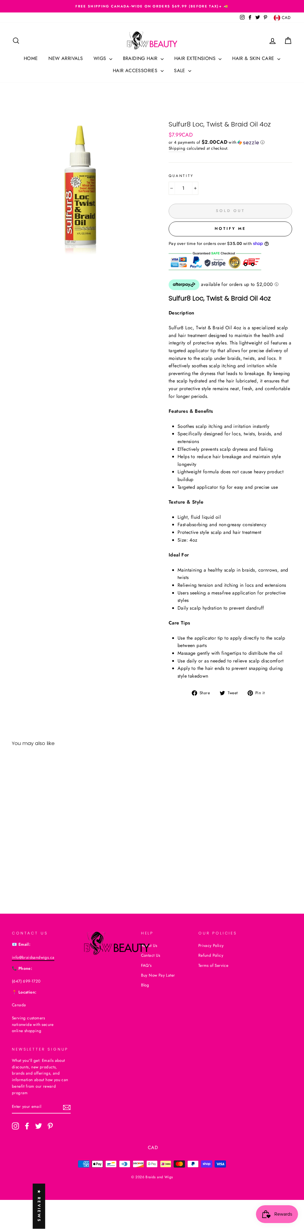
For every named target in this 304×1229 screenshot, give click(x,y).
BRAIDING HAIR (141, 58)
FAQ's (146, 965)
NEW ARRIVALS (65, 58)
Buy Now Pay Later (158, 975)
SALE (180, 70)
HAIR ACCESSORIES (136, 70)
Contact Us (150, 955)
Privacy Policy (211, 945)
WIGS (101, 58)
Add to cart (44, 864)
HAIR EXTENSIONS (195, 58)
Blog (145, 985)
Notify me (230, 228)
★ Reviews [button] (39, 1206)
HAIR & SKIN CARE (254, 58)
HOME (31, 58)
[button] (230, 142)
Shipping (177, 148)
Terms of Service (213, 965)
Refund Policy (210, 955)
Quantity (181, 175)
